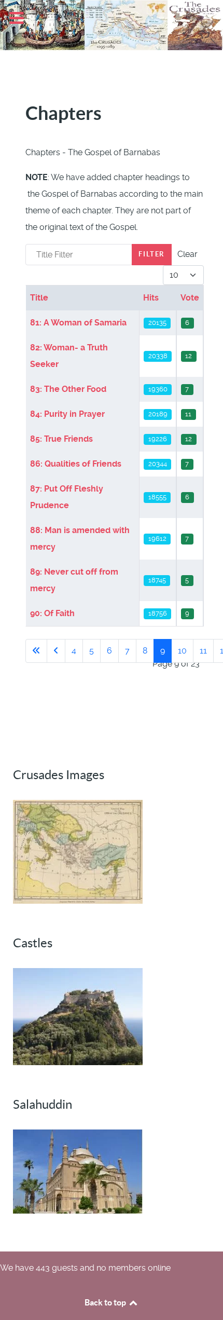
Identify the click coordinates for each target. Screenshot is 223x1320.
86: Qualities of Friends (75, 464)
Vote (189, 298)
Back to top (106, 1302)
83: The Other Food (68, 389)
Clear (187, 254)
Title (39, 298)
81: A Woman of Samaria (78, 323)
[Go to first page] (36, 651)
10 (182, 651)
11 (203, 651)
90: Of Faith (52, 613)
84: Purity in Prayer (67, 414)
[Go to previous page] (56, 651)
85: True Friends (61, 439)
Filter (151, 254)
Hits (151, 298)
